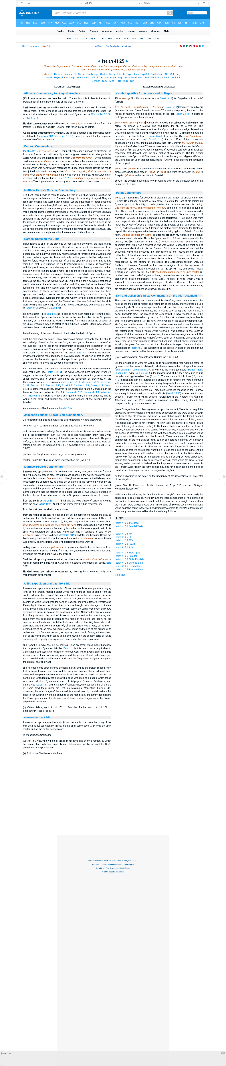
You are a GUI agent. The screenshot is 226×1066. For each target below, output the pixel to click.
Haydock (58, 77)
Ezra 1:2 (81, 352)
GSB (166, 74)
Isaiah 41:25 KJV (124, 547)
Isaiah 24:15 (182, 113)
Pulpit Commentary (128, 192)
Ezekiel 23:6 (37, 385)
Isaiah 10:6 (65, 408)
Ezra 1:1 (68, 648)
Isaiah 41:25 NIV (124, 533)
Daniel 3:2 (83, 385)
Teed (111, 80)
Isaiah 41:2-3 (54, 372)
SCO (104, 80)
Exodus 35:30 (142, 373)
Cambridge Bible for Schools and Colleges (144, 93)
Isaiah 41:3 (156, 139)
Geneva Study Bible (37, 717)
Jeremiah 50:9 (67, 535)
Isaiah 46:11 (45, 504)
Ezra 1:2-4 (32, 117)
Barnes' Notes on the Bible (41, 238)
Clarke (103, 74)
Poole (167, 77)
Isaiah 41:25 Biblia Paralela (129, 559)
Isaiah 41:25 (29, 151)
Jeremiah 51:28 (90, 382)
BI (75, 74)
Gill (172, 74)
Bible (24, 46)
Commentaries (33, 46)
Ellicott (121, 74)
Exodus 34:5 (121, 373)
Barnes (58, 74)
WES (125, 80)
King (112, 77)
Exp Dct (145, 74)
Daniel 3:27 (97, 385)
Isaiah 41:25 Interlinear (127, 522)
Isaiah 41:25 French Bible (128, 566)
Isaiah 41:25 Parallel (126, 556)
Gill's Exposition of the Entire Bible (47, 583)
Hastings (70, 77)
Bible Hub (120, 574)
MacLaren (130, 77)
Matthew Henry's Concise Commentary (49, 190)
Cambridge (92, 74)
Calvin (81, 74)
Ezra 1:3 (171, 238)
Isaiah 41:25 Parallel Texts (129, 526)
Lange (120, 77)
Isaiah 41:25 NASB (125, 543)
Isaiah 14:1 (42, 684)
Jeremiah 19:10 (63, 136)
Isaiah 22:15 (173, 393)
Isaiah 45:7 (136, 347)
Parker (158, 77)
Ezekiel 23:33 (69, 385)
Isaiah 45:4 (155, 136)
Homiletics (83, 77)
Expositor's (133, 74)
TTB (118, 80)
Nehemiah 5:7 (36, 395)
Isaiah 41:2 (31, 308)
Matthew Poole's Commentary (43, 466)
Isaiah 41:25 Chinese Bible (129, 562)
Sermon (96, 80)
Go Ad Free (7, 1053)
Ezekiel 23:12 (53, 385)
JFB (93, 77)
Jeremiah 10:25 (141, 369)
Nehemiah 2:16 (74, 392)
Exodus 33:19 (194, 369)
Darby (112, 74)
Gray (178, 74)
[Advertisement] (113, 816)
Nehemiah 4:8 (91, 392)
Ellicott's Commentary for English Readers (52, 93)
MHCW (149, 77)
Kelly (105, 77)
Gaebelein (156, 74)
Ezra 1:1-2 (63, 178)
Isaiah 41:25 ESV (124, 540)
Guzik (49, 77)
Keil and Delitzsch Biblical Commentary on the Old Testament (156, 295)
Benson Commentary (38, 146)
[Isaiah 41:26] (222, 483)
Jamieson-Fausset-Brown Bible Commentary (53, 414)
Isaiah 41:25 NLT (124, 537)
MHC (140, 77)
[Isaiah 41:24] (4, 483)
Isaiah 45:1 (54, 308)
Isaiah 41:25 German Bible (129, 569)
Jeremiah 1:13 (51, 500)
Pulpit (175, 77)
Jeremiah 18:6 (46, 136)
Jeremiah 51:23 (71, 382)
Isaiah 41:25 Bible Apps (127, 552)
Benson (68, 74)
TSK (132, 80)
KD (98, 77)
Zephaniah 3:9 (123, 369)
